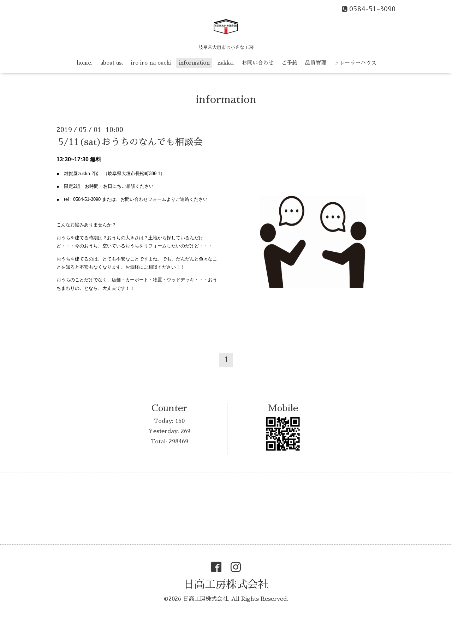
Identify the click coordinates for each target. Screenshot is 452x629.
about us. (111, 62)
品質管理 (315, 62)
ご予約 (289, 62)
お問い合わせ (258, 62)
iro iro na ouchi (151, 62)
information (194, 62)
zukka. (226, 62)
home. (85, 62)
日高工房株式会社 (226, 584)
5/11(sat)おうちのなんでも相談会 (130, 141)
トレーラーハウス (355, 62)
